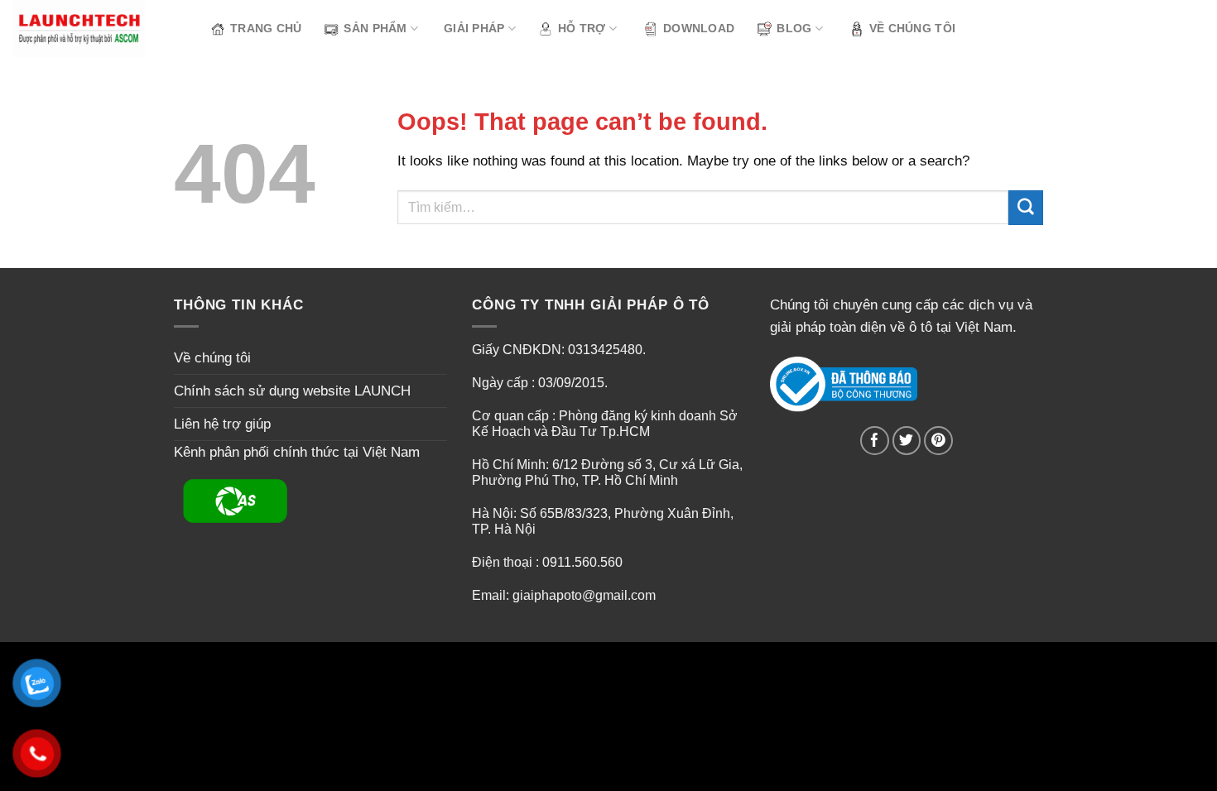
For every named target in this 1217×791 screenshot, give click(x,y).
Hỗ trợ (582, 28)
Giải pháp (474, 28)
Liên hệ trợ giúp (222, 424)
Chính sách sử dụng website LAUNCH (292, 391)
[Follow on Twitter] (906, 440)
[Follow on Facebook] (874, 440)
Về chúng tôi (912, 28)
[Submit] (1025, 207)
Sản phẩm (375, 28)
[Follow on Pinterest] (938, 440)
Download (698, 28)
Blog (794, 28)
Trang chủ (265, 28)
